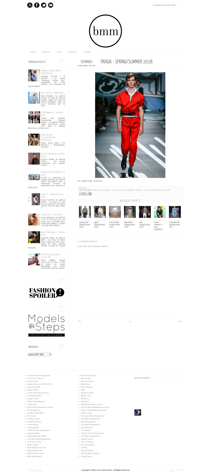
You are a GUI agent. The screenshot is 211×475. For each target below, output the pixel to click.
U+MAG (84, 448)
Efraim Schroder (102, 190)
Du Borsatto (32, 404)
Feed (29, 5)
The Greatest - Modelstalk (52, 93)
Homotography (33, 427)
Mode (83, 390)
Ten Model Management (90, 436)
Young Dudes (86, 456)
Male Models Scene (88, 375)
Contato (87, 52)
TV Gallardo (85, 430)
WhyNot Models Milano (90, 453)
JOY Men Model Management (39, 439)
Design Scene (32, 399)
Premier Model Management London (95, 407)
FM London (31, 416)
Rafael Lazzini (86, 413)
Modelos (46, 52)
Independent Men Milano (37, 436)
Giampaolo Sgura (34, 422)
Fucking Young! (33, 419)
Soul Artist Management (90, 424)
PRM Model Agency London (92, 404)
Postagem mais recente (79, 321)
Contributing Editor (34, 396)
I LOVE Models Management (38, 430)
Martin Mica (85, 384)
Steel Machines (87, 427)
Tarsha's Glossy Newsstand (92, 433)
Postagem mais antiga (180, 321)
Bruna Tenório (32, 390)
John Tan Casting (34, 442)
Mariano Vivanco (87, 381)
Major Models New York (36, 448)
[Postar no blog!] (84, 193)
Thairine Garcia (87, 439)
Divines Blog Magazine (36, 401)
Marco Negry (86, 378)
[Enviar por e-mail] (80, 193)
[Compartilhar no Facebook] (90, 193)
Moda (59, 52)
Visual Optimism (87, 451)
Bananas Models (34, 387)
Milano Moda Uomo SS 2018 (157, 190)
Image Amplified (33, 433)
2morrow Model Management (38, 375)
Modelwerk (85, 399)
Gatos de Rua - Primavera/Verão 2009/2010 (48, 137)
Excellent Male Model (35, 413)
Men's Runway (87, 387)
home (32, 52)
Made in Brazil (32, 445)
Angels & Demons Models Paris (39, 384)
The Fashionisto (87, 442)
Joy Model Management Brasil (127, 190)
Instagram (50, 5)
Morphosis (85, 401)
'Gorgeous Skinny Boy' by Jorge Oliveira (51, 71)
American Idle (32, 381)
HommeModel (32, 424)
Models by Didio (87, 393)
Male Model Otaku (34, 456)
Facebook (36, 5)
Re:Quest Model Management (93, 416)
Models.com (85, 396)
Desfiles (73, 52)
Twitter (43, 5)
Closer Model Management (38, 393)
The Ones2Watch (88, 445)
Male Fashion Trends (35, 453)
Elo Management (34, 410)
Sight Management (88, 422)
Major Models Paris (35, 451)
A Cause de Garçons (35, 378)
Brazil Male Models (104, 470)
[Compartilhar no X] (87, 193)
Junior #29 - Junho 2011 (52, 214)
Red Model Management (90, 419)
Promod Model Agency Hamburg (94, 410)
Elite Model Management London (40, 407)
